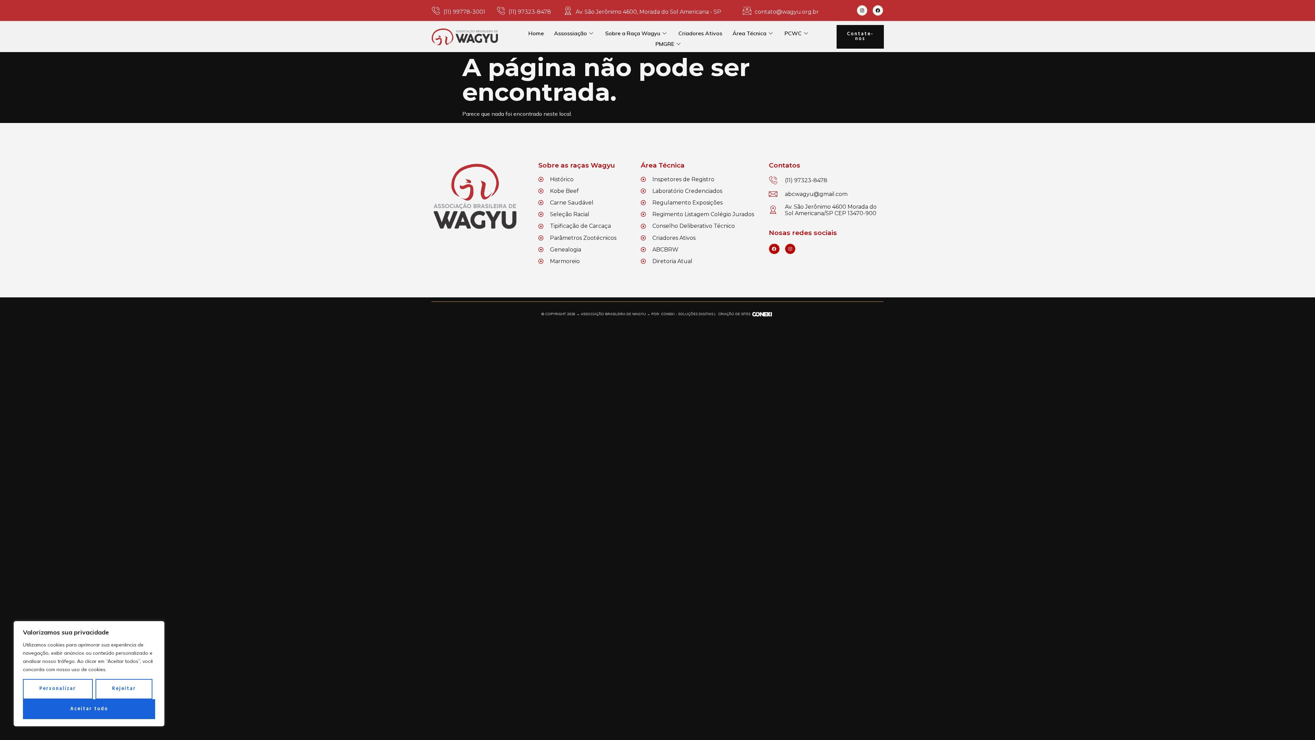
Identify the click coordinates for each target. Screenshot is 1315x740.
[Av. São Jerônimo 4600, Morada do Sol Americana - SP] (568, 11)
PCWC (793, 33)
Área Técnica (749, 33)
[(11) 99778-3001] (435, 11)
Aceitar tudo (89, 709)
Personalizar (57, 689)
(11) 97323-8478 (530, 12)
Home (536, 33)
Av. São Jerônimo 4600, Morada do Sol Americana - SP (648, 12)
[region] (89, 673)
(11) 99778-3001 (464, 12)
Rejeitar (124, 689)
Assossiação (570, 33)
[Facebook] (878, 10)
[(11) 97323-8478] (501, 11)
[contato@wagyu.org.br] (747, 11)
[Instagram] (862, 10)
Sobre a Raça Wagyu (632, 33)
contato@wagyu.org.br (787, 12)
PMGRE (664, 43)
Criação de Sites (734, 314)
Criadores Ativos (700, 33)
